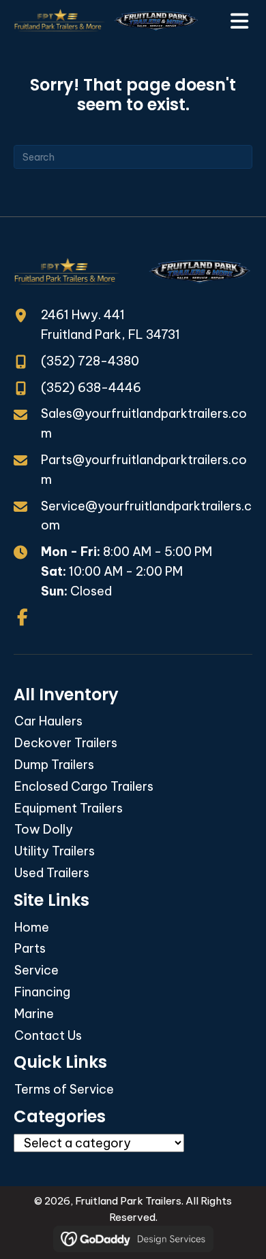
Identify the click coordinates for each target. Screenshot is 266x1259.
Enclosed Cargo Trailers (83, 786)
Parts (30, 948)
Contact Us (48, 1035)
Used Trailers (51, 873)
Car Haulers (48, 721)
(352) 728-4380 (90, 361)
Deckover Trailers (65, 743)
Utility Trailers (54, 851)
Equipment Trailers (68, 808)
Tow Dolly (43, 829)
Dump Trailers (54, 764)
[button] (22, 616)
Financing (42, 992)
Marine (34, 1013)
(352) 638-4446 (91, 387)
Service (36, 970)
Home (31, 927)
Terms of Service (64, 1089)
